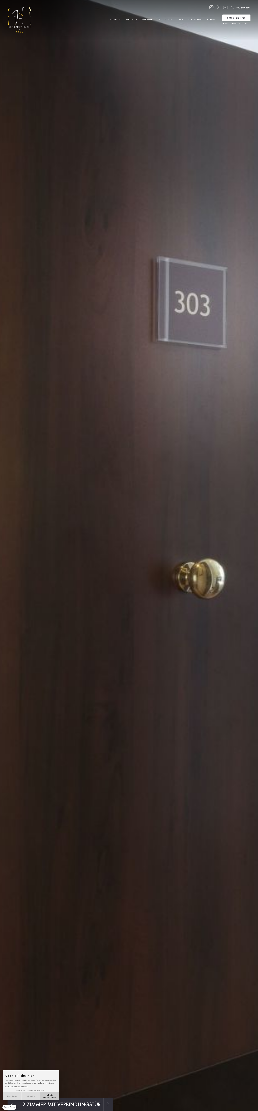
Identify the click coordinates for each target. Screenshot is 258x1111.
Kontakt (212, 19)
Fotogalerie (166, 19)
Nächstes (108, 1104)
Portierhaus (195, 19)
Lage (180, 19)
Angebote (131, 19)
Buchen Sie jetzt (236, 18)
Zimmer (114, 19)
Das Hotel (147, 19)
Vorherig (12, 1104)
